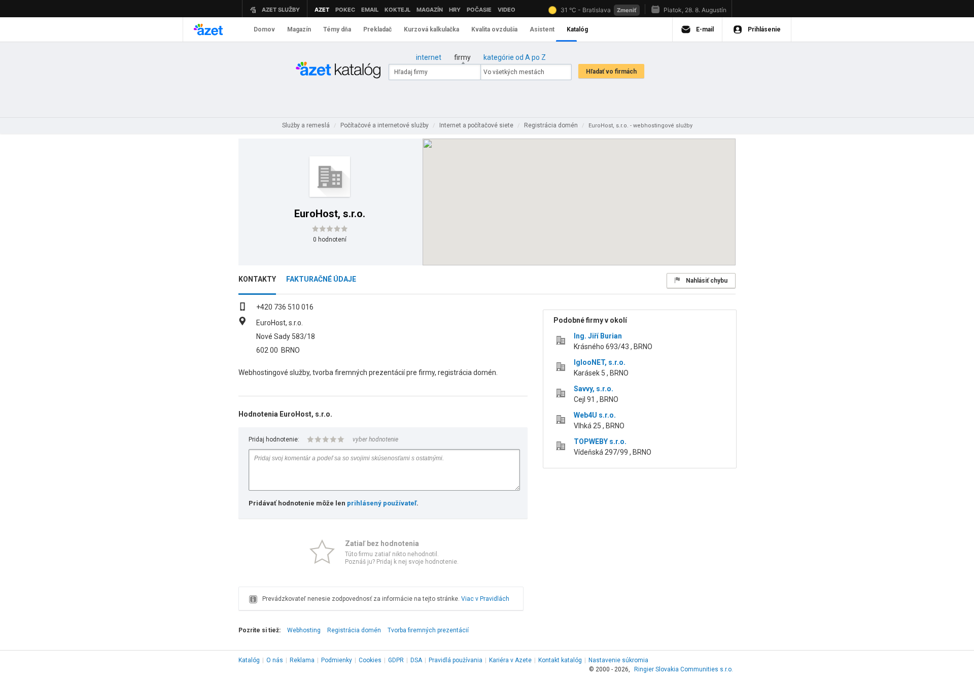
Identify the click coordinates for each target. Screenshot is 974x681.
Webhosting (304, 630)
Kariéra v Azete (510, 660)
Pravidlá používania (455, 660)
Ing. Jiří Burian (598, 336)
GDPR (396, 660)
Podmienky (336, 660)
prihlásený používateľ (381, 503)
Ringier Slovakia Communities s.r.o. (683, 669)
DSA (416, 660)
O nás (274, 660)
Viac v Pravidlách (485, 598)
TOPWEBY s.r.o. (600, 441)
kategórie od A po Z (514, 57)
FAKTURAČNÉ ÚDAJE (321, 279)
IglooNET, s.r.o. (599, 362)
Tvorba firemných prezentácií (428, 630)
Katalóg (249, 660)
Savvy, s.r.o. (593, 389)
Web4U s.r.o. (595, 415)
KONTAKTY (257, 279)
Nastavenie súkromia (618, 660)
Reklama (302, 660)
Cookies (370, 660)
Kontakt (560, 660)
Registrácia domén (354, 630)
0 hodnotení (329, 239)
